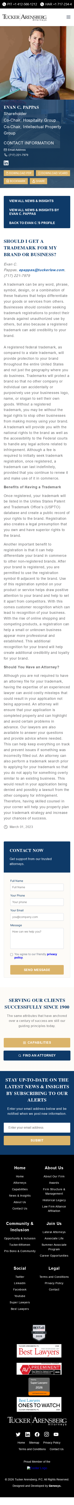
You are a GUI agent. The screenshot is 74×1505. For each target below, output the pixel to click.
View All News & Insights (31, 201)
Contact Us (19, 1208)
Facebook (19, 1289)
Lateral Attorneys (54, 1232)
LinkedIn (19, 1283)
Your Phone (17, 895)
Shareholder (15, 114)
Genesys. (55, 1485)
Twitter (19, 1276)
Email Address (17, 149)
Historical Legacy (54, 1200)
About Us (20, 1202)
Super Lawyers (20, 1302)
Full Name (16, 880)
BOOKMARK (17, 181)
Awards (54, 1182)
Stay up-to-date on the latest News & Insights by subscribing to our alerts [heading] (37, 1089)
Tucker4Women (19, 1244)
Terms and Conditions (54, 1276)
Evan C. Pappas (21, 107)
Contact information (29, 143)
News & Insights (20, 1195)
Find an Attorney (39, 1055)
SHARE (40, 181)
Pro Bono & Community (20, 1251)
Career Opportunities (54, 1255)
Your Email (16, 910)
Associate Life (54, 1238)
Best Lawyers (20, 1308)
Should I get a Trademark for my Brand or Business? (30, 248)
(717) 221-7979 (18, 154)
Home (20, 1176)
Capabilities (39, 1042)
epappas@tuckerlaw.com (41, 270)
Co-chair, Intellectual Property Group (32, 130)
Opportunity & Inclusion (20, 1238)
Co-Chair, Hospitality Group (30, 120)
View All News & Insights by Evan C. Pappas (34, 212)
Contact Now (27, 850)
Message (16, 925)
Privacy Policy (54, 1283)
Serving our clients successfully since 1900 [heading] (37, 1003)
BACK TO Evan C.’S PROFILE (32, 223)
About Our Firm (54, 1176)
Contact (54, 1289)
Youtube (19, 1296)
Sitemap (34, 1442)
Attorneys (19, 1182)
